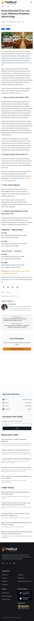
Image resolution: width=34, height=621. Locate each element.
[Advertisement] (17, 372)
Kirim (17, 428)
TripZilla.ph (4, 584)
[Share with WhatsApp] (12, 287)
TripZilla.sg (20, 574)
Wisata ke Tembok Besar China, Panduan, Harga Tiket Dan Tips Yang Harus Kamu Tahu (17, 533)
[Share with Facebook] (3, 287)
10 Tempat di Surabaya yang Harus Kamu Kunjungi (16, 467)
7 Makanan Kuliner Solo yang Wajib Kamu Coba (15, 450)
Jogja (8, 6)
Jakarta (8, 28)
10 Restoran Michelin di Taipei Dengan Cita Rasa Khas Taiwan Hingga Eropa (15, 514)
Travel (2, 6)
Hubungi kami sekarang (17, 349)
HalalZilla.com (21, 578)
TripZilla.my (5, 581)
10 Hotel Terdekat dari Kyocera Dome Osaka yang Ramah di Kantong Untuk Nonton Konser (15, 504)
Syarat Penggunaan (7, 596)
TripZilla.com (5, 574)
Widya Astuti (12, 304)
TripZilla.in (4, 578)
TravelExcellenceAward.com (25, 581)
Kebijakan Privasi (6, 599)
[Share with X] (8, 287)
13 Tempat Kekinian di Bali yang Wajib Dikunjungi (16, 459)
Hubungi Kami (5, 592)
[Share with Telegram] (17, 287)
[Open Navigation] (31, 2)
